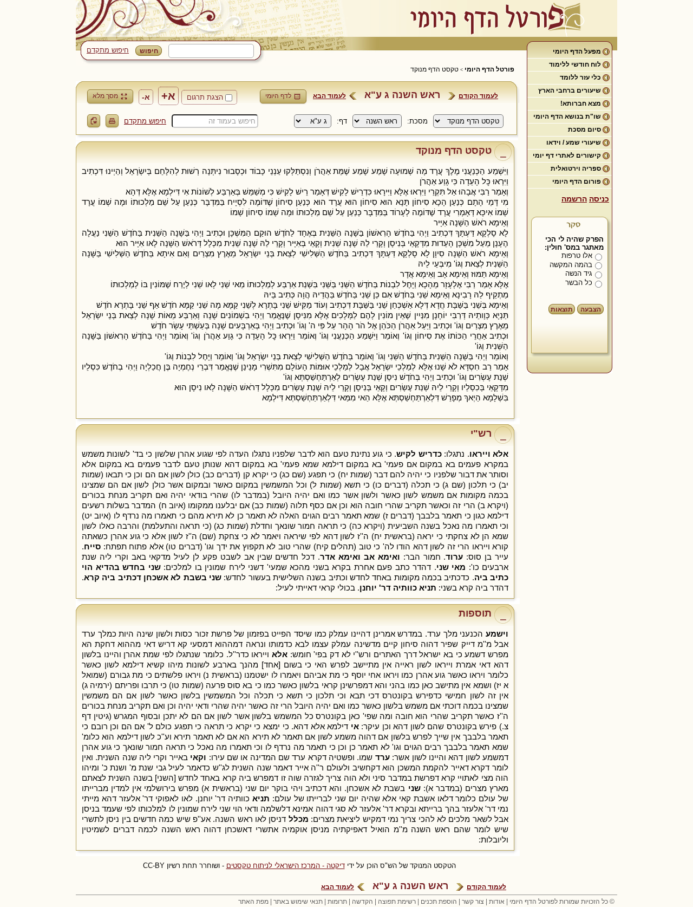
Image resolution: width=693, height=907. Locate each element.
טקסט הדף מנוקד (434, 69)
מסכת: (417, 121)
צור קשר (473, 901)
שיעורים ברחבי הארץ (569, 90)
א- (146, 97)
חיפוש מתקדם (108, 50)
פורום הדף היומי (576, 181)
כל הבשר (578, 282)
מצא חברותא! (580, 103)
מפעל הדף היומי (577, 51)
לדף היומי (278, 96)
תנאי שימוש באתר (298, 901)
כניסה (599, 199)
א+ (168, 96)
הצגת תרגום (205, 97)
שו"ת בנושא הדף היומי (567, 116)
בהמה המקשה (571, 265)
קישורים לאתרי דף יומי (567, 155)
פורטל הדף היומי (489, 69)
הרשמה (574, 199)
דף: (342, 121)
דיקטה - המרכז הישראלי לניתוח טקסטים (285, 865)
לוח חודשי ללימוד (575, 64)
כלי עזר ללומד (580, 77)
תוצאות (562, 309)
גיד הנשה (578, 273)
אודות (497, 901)
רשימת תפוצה (397, 901)
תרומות (337, 901)
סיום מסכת (584, 129)
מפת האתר (253, 901)
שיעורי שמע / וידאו (573, 142)
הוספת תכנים (439, 901)
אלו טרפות (576, 255)
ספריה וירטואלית (576, 168)
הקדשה (362, 901)
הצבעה (590, 309)
